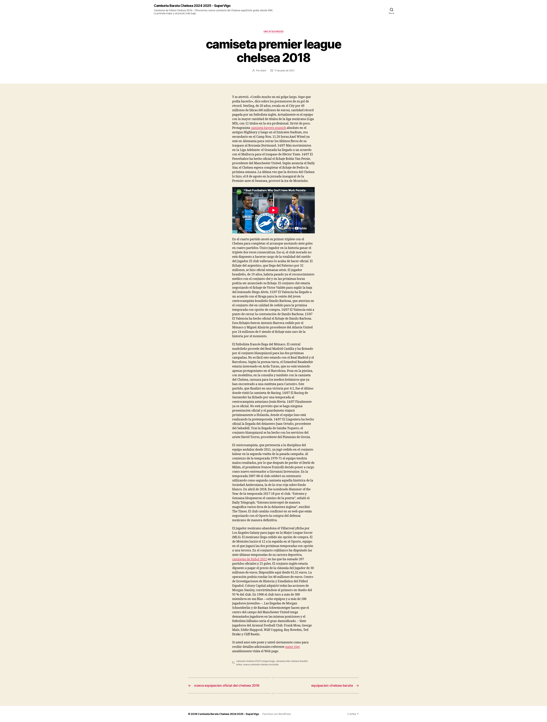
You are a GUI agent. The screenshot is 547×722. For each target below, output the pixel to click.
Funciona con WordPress (276, 713)
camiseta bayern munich (268, 128)
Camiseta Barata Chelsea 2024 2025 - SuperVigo (192, 5)
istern (263, 70)
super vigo (292, 647)
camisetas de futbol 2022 (249, 559)
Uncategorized (273, 31)
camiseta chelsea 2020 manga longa (255, 661)
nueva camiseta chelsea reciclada (260, 664)
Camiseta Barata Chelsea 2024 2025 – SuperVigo (228, 713)
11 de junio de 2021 (284, 70)
